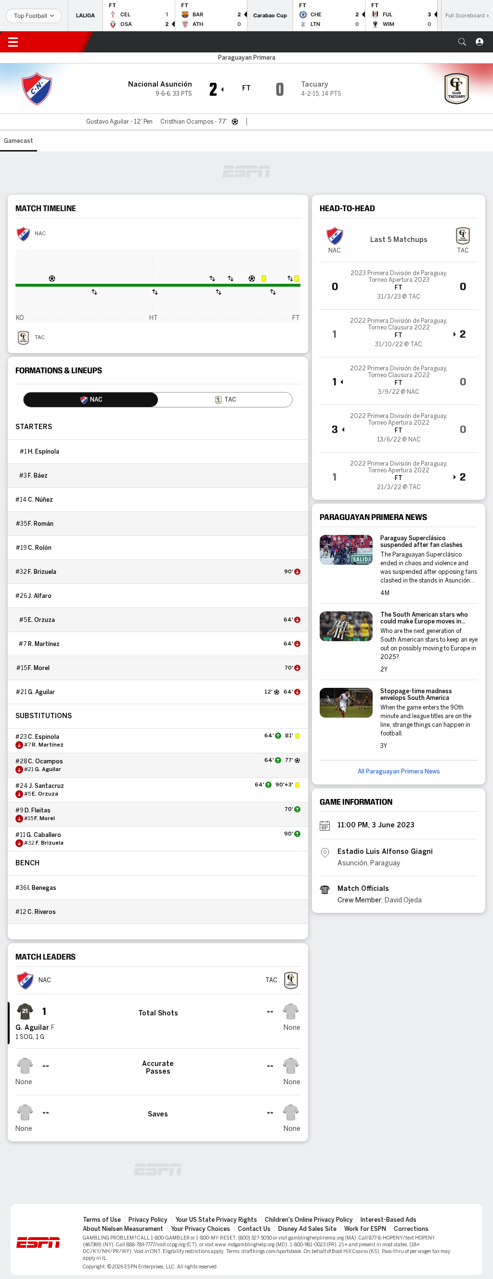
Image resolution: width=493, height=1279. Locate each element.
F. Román (40, 523)
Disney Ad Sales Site (307, 1229)
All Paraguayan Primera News (399, 771)
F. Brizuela (42, 572)
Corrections (411, 1229)
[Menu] (13, 41)
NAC (40, 234)
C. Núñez (40, 499)
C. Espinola (43, 737)
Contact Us (254, 1229)
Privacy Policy (148, 1219)
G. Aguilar (41, 692)
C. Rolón (40, 548)
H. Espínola (43, 451)
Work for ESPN (365, 1229)
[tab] (91, 400)
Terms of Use (102, 1219)
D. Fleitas (38, 810)
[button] (462, 42)
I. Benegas (41, 888)
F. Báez (38, 475)
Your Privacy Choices (200, 1229)
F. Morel (39, 668)
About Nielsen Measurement (123, 1229)
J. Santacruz (46, 786)
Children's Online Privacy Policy (309, 1219)
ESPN (57, 41)
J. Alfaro (40, 596)
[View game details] (399, 285)
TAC (40, 338)
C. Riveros (41, 912)
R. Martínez (44, 644)
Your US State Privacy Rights (216, 1219)
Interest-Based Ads (388, 1219)
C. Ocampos (45, 761)
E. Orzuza (41, 620)
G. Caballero (43, 835)
